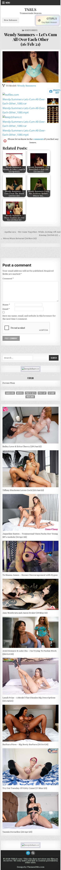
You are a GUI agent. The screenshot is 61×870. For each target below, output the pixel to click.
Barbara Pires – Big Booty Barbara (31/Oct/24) (25, 744)
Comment (8, 278)
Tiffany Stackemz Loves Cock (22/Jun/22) (23, 490)
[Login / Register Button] (28, 853)
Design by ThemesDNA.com (30, 867)
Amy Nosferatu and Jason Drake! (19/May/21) (25, 613)
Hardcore (10, 393)
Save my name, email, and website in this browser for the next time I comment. (29, 317)
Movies (20, 393)
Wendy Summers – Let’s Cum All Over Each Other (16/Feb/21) (30, 39)
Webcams (30, 396)
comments (38, 139)
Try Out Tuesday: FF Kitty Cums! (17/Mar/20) (25, 788)
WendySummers (31, 30)
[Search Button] (33, 853)
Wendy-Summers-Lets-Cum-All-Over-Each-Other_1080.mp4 (24, 110)
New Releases (10, 20)
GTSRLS (52, 18)
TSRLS (30, 9)
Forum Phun (9, 383)
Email (6, 309)
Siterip (51, 393)
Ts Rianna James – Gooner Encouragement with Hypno (30, 575)
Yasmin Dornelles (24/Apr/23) (17, 832)
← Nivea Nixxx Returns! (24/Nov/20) (19, 238)
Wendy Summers (26, 85)
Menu (8, 2)
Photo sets (31, 393)
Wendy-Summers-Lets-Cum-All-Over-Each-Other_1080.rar (24, 101)
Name (6, 305)
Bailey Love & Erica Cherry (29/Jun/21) (22, 446)
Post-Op (42, 393)
